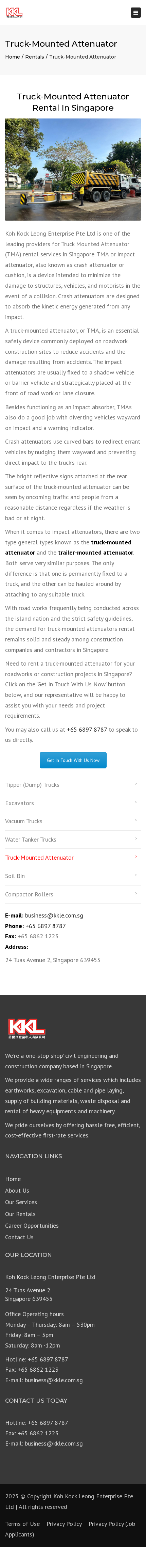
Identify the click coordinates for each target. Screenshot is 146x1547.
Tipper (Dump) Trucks (32, 784)
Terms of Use (22, 1524)
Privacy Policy (64, 1524)
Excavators (19, 803)
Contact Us (19, 1237)
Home (12, 57)
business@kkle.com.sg (54, 915)
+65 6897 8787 (87, 729)
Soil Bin (15, 876)
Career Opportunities (32, 1225)
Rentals (34, 57)
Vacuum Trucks (23, 821)
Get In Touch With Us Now (73, 760)
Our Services (21, 1202)
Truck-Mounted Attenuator (39, 857)
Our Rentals (20, 1214)
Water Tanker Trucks (30, 839)
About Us (17, 1190)
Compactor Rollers (29, 894)
